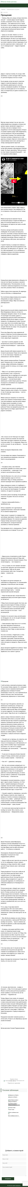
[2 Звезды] (10, 1080)
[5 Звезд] (15, 1080)
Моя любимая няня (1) (13, 1115)
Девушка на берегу (12, 1097)
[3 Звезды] (12, 1080)
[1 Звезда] (6, 1080)
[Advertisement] (14, 61)
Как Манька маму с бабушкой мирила (12, 1104)
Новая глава (11, 1109)
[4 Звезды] (13, 1080)
